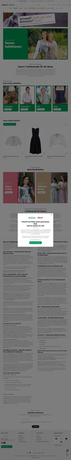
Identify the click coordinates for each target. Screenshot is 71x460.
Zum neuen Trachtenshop (35, 242)
